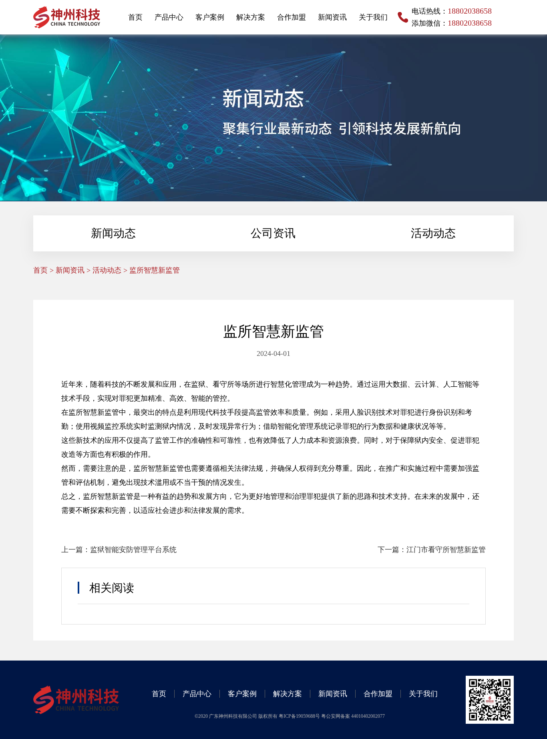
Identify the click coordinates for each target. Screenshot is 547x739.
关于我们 (373, 17)
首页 (135, 17)
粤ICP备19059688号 (300, 716)
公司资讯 (273, 233)
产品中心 (169, 17)
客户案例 (209, 17)
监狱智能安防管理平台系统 (133, 550)
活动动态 (433, 233)
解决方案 (250, 17)
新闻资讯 (332, 17)
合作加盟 (291, 17)
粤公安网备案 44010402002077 (353, 716)
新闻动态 (113, 233)
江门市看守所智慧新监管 (446, 550)
